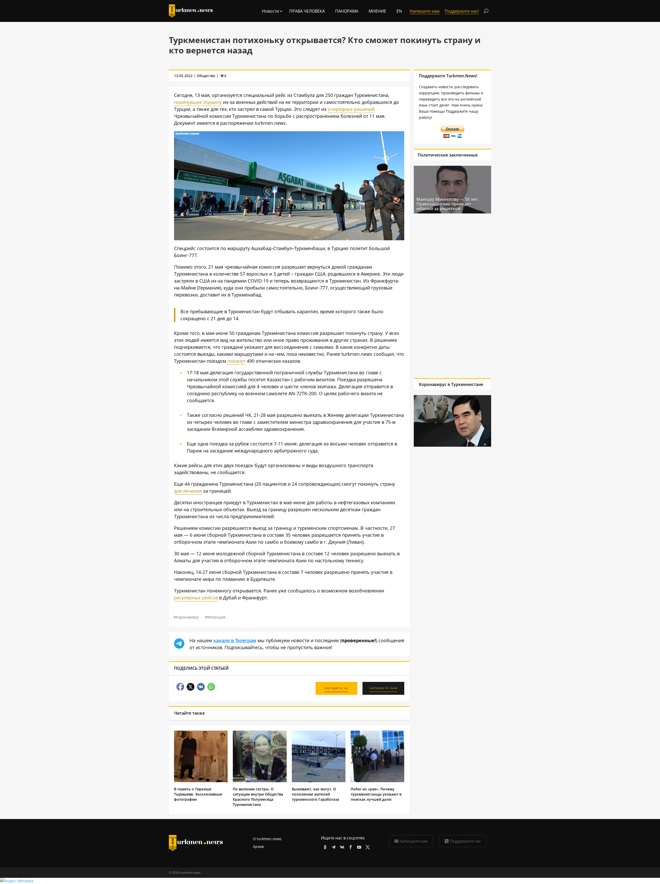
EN (399, 11)
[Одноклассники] (324, 846)
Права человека (307, 11)
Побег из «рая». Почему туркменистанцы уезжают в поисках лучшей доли (376, 794)
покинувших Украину (198, 102)
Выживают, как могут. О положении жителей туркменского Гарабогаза (315, 794)
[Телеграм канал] (332, 846)
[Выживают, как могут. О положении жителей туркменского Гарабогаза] (318, 780)
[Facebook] (349, 846)
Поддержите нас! (462, 11)
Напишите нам (414, 841)
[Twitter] (367, 846)
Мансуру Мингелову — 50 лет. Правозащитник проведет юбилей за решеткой (447, 203)
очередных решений (351, 109)
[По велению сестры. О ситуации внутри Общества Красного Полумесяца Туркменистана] (259, 780)
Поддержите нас (465, 841)
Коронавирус (187, 617)
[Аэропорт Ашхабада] (289, 238)
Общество (206, 75)
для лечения (188, 491)
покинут (236, 361)
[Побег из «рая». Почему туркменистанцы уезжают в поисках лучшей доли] (377, 780)
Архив (258, 846)
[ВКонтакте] (341, 846)
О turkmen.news (267, 838)
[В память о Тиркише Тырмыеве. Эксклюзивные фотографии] (201, 780)
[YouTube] (358, 846)
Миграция (216, 617)
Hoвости (270, 11)
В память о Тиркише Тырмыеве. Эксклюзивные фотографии (198, 794)
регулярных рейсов (196, 597)
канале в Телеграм (234, 640)
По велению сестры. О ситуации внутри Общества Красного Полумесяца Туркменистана (258, 797)
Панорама (346, 11)
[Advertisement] (452, 295)
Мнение (377, 11)
